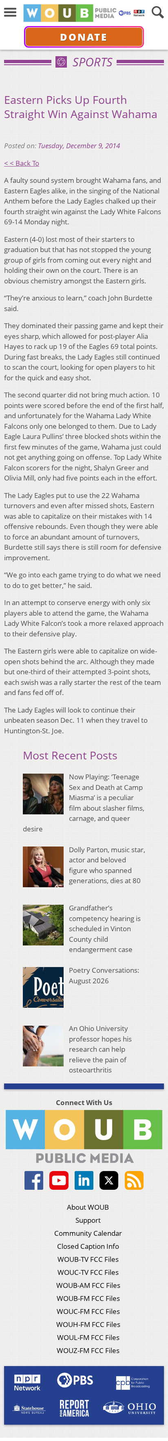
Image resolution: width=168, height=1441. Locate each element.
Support (88, 1220)
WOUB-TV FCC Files (88, 1259)
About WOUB (88, 1207)
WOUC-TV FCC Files (88, 1272)
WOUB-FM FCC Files (88, 1298)
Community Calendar (88, 1233)
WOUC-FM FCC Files (88, 1311)
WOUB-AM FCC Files (88, 1285)
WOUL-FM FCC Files (88, 1337)
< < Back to (21, 163)
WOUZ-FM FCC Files (88, 1350)
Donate (84, 37)
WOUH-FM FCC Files (88, 1324)
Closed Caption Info (88, 1246)
